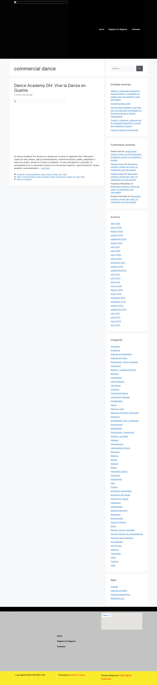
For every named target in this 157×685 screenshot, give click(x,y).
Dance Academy (43, 177)
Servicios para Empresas (122, 538)
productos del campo (120, 495)
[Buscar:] (123, 68)
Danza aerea (61, 177)
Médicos (114, 456)
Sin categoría (117, 542)
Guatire (69, 177)
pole (78, 177)
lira (74, 177)
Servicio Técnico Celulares (123, 530)
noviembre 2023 (118, 302)
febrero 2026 (117, 231)
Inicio (101, 29)
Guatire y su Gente (119, 436)
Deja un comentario (24, 179)
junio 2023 (115, 317)
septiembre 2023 (119, 309)
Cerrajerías (116, 385)
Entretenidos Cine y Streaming (125, 421)
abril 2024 (115, 282)
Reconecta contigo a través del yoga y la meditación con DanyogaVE (124, 167)
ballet (19, 177)
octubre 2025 (117, 235)
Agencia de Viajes (119, 358)
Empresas (115, 417)
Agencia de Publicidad (121, 354)
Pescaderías (116, 479)
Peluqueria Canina (119, 471)
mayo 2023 (116, 321)
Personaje (115, 475)
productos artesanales (121, 491)
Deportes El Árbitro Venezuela (124, 413)
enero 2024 (116, 294)
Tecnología (116, 553)
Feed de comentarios (120, 594)
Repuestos (115, 514)
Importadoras (117, 444)
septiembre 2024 (119, 270)
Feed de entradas (119, 590)
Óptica (114, 467)
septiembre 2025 (118, 239)
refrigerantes (117, 507)
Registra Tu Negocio (118, 29)
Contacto (136, 29)
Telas (65, 174)
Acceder (114, 587)
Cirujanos (115, 389)
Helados (114, 440)
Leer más (45, 168)
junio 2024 (115, 278)
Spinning (115, 550)
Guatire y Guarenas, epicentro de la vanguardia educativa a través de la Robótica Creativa (126, 123)
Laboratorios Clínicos (120, 448)
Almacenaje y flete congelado (124, 362)
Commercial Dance (32, 174)
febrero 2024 (117, 290)
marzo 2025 (116, 259)
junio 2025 (115, 251)
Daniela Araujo (117, 164)
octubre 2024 (117, 266)
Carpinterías (116, 378)
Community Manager (120, 397)
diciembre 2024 (118, 263)
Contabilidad (117, 401)
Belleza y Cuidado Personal (123, 370)
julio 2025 (115, 247)
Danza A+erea (52, 174)
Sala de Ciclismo (118, 522)
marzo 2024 (116, 286)
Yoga (113, 565)
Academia (20, 174)
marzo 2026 (116, 227)
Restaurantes (117, 518)
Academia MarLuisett (120, 104)
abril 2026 (115, 223)
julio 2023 (115, 313)
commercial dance (29, 177)
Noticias (114, 464)
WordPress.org (117, 598)
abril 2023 (115, 325)
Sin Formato (116, 546)
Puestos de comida (119, 499)
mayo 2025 (116, 255)
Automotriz (116, 366)
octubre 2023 (117, 306)
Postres (114, 487)
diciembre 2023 (118, 298)
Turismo (114, 561)
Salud (113, 526)
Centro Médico (117, 381)
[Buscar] (139, 68)
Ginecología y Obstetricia (122, 432)
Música (114, 460)
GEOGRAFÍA (116, 428)
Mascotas (115, 452)
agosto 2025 (116, 243)
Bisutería (115, 374)
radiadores (116, 503)
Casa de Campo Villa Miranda (124, 130)
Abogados (115, 346)
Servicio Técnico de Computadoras (127, 534)
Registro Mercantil (119, 510)
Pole (60, 174)
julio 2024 (115, 274)
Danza (43, 174)
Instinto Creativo (78, 675)
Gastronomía (117, 424)
